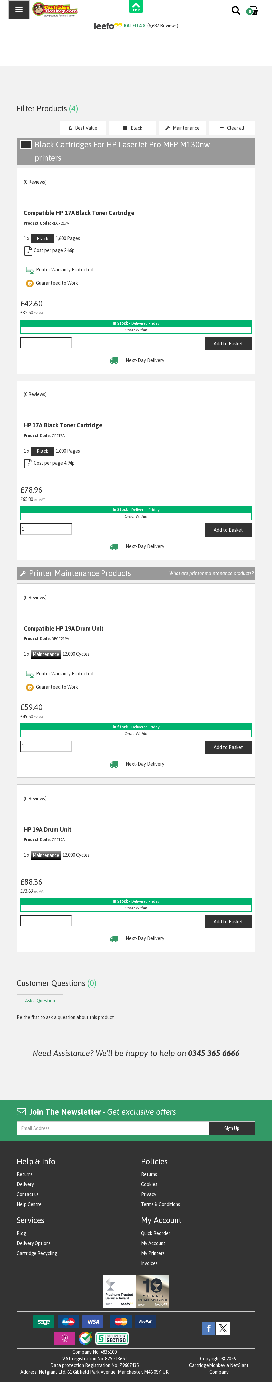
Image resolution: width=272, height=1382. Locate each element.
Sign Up (231, 1128)
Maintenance (186, 128)
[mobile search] (236, 11)
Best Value (86, 128)
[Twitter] (223, 1327)
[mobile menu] (19, 9)
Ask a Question (40, 1000)
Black (136, 128)
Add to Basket (228, 343)
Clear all (235, 128)
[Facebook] (208, 1327)
